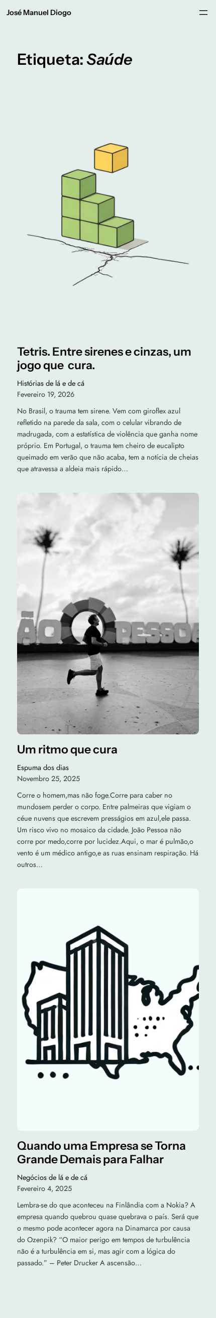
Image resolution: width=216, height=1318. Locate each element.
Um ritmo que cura (67, 749)
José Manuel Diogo (39, 12)
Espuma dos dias (43, 767)
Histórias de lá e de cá (50, 383)
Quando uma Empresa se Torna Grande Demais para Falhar (101, 1153)
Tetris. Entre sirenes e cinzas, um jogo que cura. (104, 359)
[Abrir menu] (203, 13)
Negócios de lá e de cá (52, 1177)
